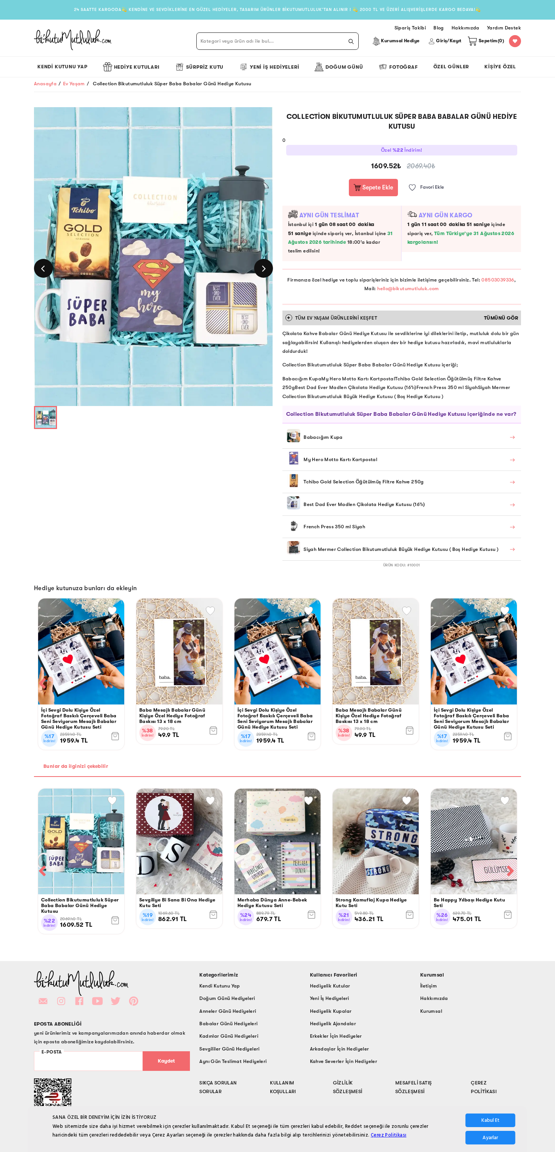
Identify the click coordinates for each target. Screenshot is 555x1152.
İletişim (428, 986)
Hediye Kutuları (137, 67)
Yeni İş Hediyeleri (274, 67)
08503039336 (497, 280)
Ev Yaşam (74, 83)
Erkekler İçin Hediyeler (336, 1036)
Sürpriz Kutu (205, 67)
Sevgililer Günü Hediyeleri (229, 1049)
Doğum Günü (344, 67)
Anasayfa (45, 83)
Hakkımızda (434, 998)
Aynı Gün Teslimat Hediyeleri (233, 1061)
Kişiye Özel (500, 66)
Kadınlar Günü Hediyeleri (228, 1036)
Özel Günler (451, 66)
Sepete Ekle (377, 187)
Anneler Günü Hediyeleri (227, 1011)
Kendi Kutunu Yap (62, 66)
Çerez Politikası (388, 1135)
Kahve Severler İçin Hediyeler (344, 1061)
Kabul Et (490, 1120)
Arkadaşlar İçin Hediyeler (339, 1049)
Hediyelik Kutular (330, 986)
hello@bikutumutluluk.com (408, 288)
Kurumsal (431, 1011)
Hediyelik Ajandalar (333, 1023)
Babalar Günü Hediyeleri (228, 1023)
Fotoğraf (403, 67)
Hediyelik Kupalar (331, 1011)
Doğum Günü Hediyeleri (227, 998)
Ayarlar (490, 1138)
